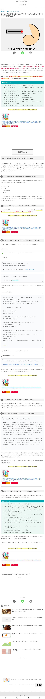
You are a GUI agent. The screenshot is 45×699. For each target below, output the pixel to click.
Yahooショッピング (14, 126)
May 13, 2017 (15, 280)
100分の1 (15, 574)
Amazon (8, 126)
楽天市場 (4, 126)
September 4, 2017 (29, 269)
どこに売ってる (21, 574)
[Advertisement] (22, 59)
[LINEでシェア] (22, 52)
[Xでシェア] (14, 52)
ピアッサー (27, 574)
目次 (22, 152)
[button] (30, 52)
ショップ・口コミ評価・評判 (6, 574)
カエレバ (6, 124)
